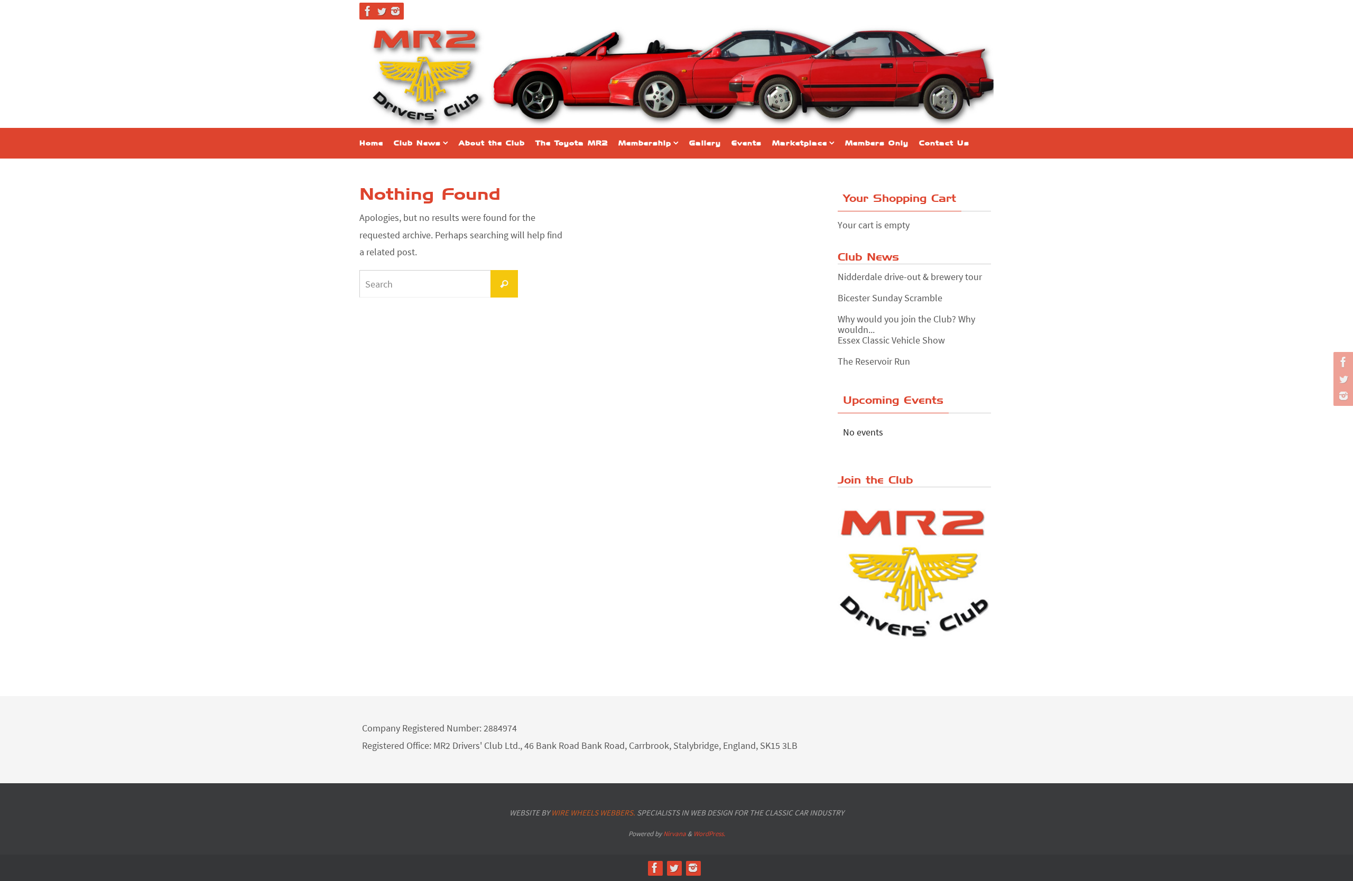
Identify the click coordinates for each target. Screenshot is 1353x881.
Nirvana (674, 833)
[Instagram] (395, 11)
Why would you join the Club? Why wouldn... (906, 324)
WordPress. (709, 833)
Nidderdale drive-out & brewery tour (910, 277)
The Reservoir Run (874, 361)
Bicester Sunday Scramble (890, 298)
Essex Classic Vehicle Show (891, 340)
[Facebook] (367, 11)
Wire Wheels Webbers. (593, 813)
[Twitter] (381, 11)
